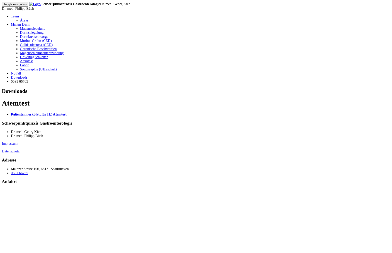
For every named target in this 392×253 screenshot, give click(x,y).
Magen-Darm (20, 24)
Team (15, 16)
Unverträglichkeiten (34, 57)
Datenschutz (11, 151)
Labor (24, 65)
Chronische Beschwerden (38, 49)
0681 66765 (19, 173)
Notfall (16, 73)
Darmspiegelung (32, 32)
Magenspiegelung (32, 28)
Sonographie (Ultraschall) (38, 69)
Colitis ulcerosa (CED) (36, 45)
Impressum (9, 143)
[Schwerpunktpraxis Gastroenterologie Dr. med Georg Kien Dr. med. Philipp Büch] (35, 4)
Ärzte (24, 20)
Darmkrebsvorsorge (34, 37)
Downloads (19, 77)
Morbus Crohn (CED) (36, 41)
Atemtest (26, 61)
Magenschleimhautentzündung (42, 53)
